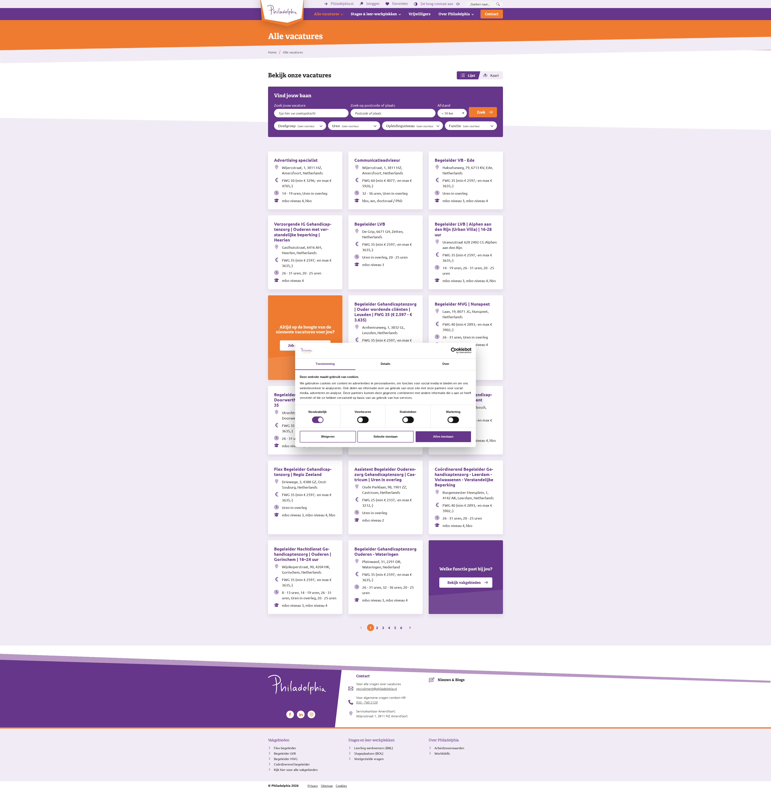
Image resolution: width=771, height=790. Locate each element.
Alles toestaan (443, 436)
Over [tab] (445, 363)
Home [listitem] (272, 52)
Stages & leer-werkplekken (374, 14)
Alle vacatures (326, 14)
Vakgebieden (278, 740)
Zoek (481, 112)
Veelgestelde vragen (369, 759)
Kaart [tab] (494, 75)
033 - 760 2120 (367, 702)
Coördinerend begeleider (292, 764)
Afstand (444, 105)
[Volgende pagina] (409, 627)
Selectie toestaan (385, 436)
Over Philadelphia (454, 14)
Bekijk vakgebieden (464, 582)
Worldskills (442, 753)
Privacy (313, 786)
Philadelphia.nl (342, 4)
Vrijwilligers (419, 14)
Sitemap (327, 786)
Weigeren (328, 436)
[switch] (363, 420)
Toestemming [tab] (325, 363)
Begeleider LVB (285, 753)
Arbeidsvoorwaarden (449, 748)
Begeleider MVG (286, 759)
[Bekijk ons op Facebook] (290, 714)
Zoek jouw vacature (290, 105)
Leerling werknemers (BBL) (373, 748)
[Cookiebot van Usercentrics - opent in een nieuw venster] (453, 351)
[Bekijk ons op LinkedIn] (301, 714)
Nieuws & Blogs (451, 679)
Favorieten (400, 4)
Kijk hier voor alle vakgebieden (296, 769)
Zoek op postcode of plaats (373, 105)
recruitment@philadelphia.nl (376, 688)
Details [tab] (386, 363)
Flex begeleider (285, 748)
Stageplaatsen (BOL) (368, 753)
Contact (492, 14)
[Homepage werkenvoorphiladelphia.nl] (305, 685)
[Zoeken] (498, 4)
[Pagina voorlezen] (458, 4)
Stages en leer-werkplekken (371, 740)
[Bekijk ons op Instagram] (311, 714)
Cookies (341, 786)
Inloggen (372, 4)
